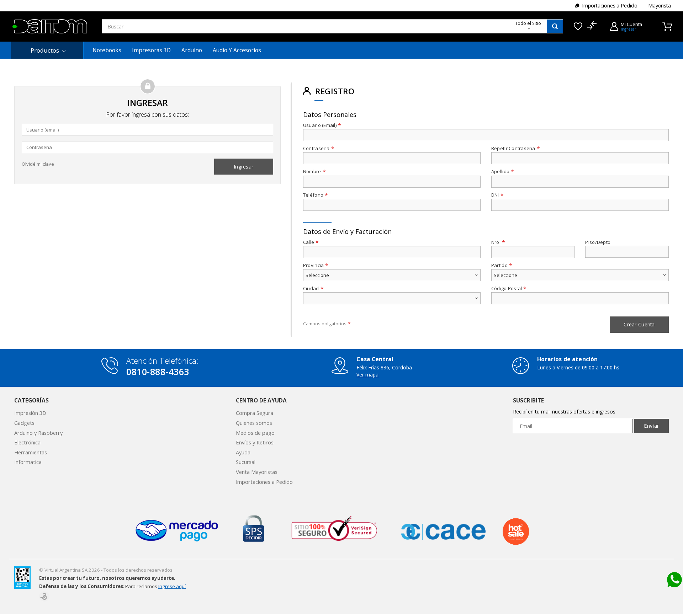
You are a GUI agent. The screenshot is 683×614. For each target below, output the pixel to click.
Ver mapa (367, 374)
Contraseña (318, 148)
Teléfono (315, 195)
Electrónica (27, 442)
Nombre (314, 171)
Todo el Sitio (528, 23)
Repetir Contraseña (515, 148)
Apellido (502, 171)
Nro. (498, 242)
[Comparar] (592, 26)
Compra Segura (254, 412)
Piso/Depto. (598, 242)
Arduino (191, 50)
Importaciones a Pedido (609, 5)
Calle (311, 242)
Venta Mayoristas (256, 471)
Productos (45, 50)
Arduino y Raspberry (38, 432)
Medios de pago (255, 432)
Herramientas (30, 452)
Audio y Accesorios (237, 50)
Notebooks (106, 50)
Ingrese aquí (172, 586)
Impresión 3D (30, 412)
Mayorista (659, 5)
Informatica (28, 461)
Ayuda (243, 452)
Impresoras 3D (151, 50)
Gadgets (24, 422)
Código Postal (509, 288)
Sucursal (245, 461)
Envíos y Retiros (255, 442)
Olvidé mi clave (38, 164)
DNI (497, 195)
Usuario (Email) (322, 125)
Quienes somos (254, 422)
